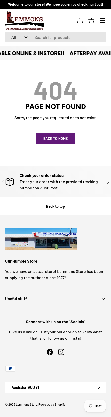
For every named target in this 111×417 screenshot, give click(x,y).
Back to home (55, 138)
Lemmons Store (26, 404)
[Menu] (102, 20)
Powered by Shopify (51, 404)
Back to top (55, 206)
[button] (91, 20)
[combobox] (55, 37)
